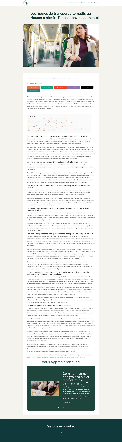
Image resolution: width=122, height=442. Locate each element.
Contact (96, 3)
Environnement (86, 3)
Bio (71, 3)
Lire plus (67, 403)
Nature (76, 3)
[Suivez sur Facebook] (61, 433)
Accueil (66, 3)
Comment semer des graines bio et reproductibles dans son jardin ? (76, 378)
